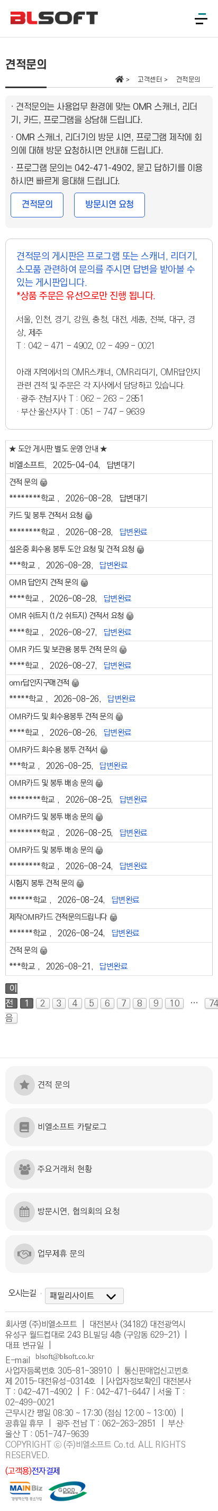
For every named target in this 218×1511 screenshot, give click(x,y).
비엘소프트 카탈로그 (72, 1127)
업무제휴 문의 (61, 1253)
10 (174, 1003)
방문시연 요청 (109, 205)
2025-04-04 (75, 465)
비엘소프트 (27, 465)
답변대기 (120, 465)
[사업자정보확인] (133, 1381)
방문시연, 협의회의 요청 (79, 1211)
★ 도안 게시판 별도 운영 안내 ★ (58, 449)
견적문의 (37, 205)
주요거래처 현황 (65, 1169)
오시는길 (22, 1293)
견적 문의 (54, 1084)
